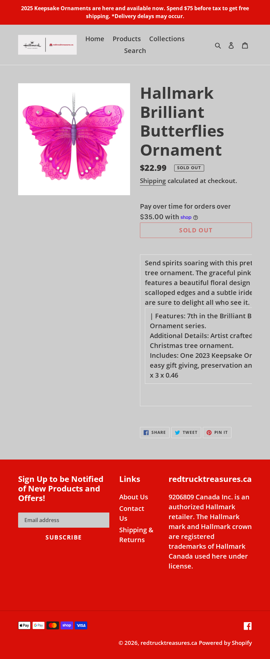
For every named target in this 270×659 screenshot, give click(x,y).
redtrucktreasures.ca (169, 642)
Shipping (153, 180)
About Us (133, 496)
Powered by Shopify (225, 642)
